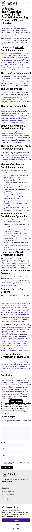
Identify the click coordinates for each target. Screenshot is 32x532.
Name (3, 443)
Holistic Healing (5, 408)
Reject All (16, 528)
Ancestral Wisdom (20, 403)
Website (3, 455)
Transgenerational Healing (21, 412)
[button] (29, 3)
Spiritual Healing (9, 410)
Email (3, 449)
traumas (13, 76)
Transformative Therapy (7, 412)
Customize (16, 524)
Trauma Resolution (6, 413)
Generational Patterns (12, 406)
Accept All (16, 520)
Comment (4, 425)
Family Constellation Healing (12, 49)
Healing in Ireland (23, 406)
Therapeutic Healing (20, 410)
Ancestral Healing (10, 403)
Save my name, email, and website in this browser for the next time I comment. (16, 463)
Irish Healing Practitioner (16, 408)
